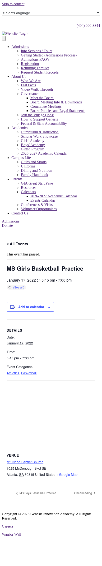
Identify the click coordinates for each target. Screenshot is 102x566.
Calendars (28, 192)
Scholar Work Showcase (39, 136)
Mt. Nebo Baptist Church (25, 461)
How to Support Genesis (39, 119)
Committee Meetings (45, 106)
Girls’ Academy (32, 141)
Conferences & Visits (37, 205)
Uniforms (28, 166)
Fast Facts (28, 85)
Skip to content (13, 4)
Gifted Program (32, 149)
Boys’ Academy (33, 145)
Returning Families (35, 68)
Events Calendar (42, 200)
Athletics (13, 373)
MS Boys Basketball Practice (37, 493)
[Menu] (4, 38)
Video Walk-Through (37, 89)
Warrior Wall (11, 534)
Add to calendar (31, 306)
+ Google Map (67, 474)
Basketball (29, 373)
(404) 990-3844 (88, 25)
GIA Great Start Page (37, 183)
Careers (7, 526)
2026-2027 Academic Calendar (44, 153)
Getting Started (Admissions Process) (49, 55)
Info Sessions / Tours (36, 51)
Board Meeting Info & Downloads (56, 102)
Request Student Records (40, 72)
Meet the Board (42, 98)
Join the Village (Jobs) (37, 115)
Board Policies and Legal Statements (57, 111)
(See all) (18, 287)
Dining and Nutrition (36, 170)
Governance (30, 94)
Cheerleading (83, 493)
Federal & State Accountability (44, 123)
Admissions (20, 47)
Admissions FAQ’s (35, 59)
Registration (30, 64)
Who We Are (31, 81)
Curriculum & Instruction (40, 132)
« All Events (17, 243)
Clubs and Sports (33, 162)
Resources (28, 188)
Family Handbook (34, 175)
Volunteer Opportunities (39, 209)
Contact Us (19, 213)
